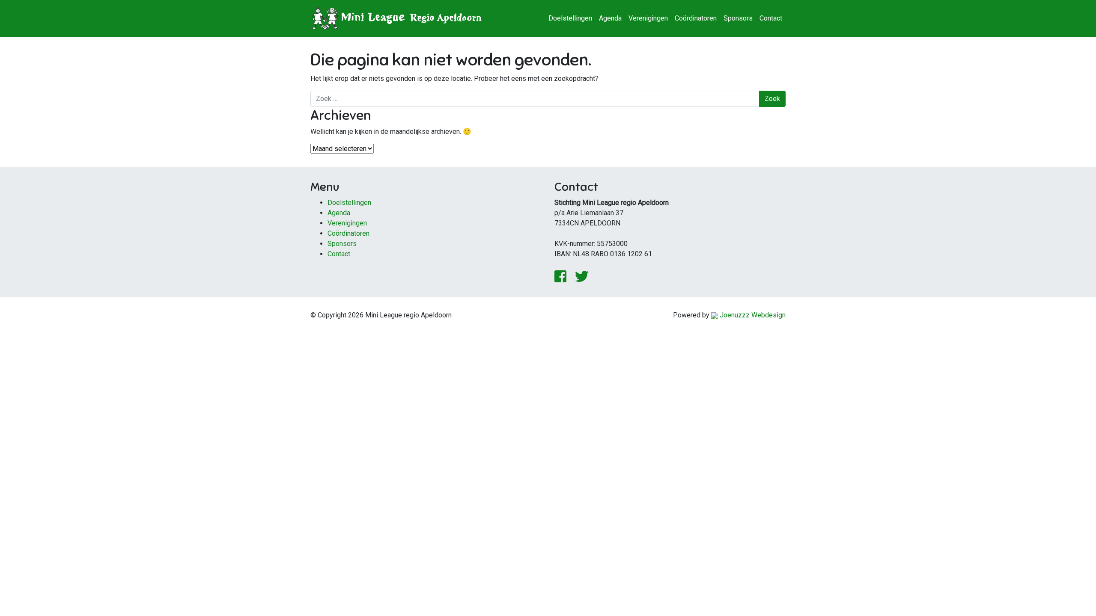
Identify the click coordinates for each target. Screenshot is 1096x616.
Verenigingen (648, 18)
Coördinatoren (696, 18)
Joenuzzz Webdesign (752, 315)
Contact (770, 18)
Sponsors (738, 18)
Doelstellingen (570, 18)
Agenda (610, 18)
